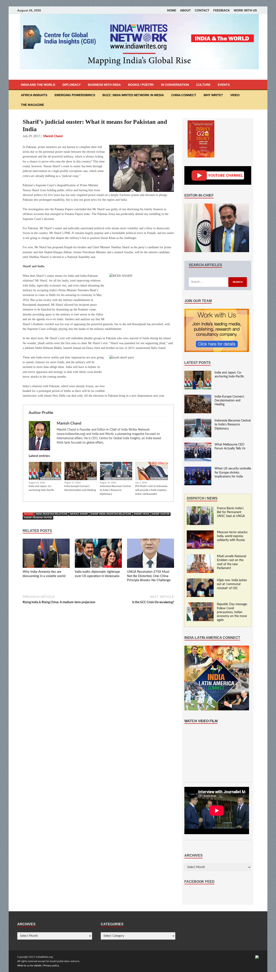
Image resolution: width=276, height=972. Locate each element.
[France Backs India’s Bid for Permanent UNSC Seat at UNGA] (200, 508)
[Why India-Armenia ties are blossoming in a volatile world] (46, 554)
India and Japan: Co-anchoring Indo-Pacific (41, 488)
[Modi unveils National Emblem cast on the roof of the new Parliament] (200, 556)
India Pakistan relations (51, 514)
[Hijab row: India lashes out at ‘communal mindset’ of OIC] (200, 580)
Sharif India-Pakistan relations (110, 514)
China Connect (183, 95)
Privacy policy (51, 965)
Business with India (104, 84)
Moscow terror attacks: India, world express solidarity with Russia (232, 536)
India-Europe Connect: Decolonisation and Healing (80, 488)
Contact (202, 10)
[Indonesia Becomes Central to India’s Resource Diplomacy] (197, 420)
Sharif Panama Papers (38, 518)
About (185, 10)
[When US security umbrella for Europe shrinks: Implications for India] (197, 468)
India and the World (38, 84)
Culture (203, 84)
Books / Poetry (141, 84)
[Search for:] (218, 282)
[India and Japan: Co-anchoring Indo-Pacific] (197, 372)
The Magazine (32, 105)
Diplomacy (72, 84)
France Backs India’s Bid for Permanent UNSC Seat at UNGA (231, 512)
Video (235, 95)
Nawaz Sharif (79, 514)
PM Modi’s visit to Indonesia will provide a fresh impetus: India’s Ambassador (151, 490)
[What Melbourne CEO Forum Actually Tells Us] (197, 444)
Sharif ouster (160, 514)
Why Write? (213, 95)
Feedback (221, 10)
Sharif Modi (141, 514)
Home (171, 10)
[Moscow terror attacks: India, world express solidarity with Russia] (200, 532)
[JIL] (257, 957)
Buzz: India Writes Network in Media (133, 95)
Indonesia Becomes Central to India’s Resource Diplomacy (115, 490)
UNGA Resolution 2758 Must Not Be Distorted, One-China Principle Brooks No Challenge (149, 576)
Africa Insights (34, 95)
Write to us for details (29, 965)
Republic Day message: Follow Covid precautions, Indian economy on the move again (232, 612)
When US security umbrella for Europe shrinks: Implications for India (233, 472)
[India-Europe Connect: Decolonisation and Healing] (197, 396)
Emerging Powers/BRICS (75, 95)
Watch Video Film (201, 721)
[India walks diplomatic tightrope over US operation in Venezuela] (98, 554)
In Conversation (175, 84)
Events (224, 84)
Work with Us (245, 10)
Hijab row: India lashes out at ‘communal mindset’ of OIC (232, 584)
